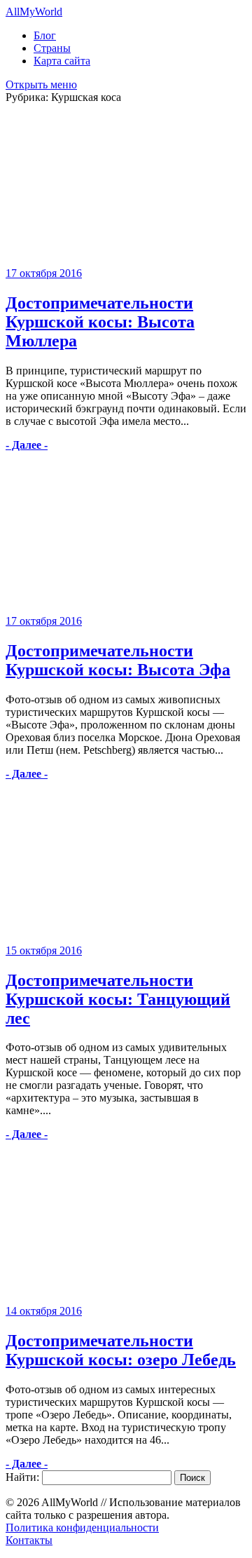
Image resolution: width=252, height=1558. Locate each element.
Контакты (29, 1540)
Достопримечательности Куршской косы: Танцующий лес (118, 999)
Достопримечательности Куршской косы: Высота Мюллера (100, 322)
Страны (52, 48)
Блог (45, 35)
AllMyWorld (34, 12)
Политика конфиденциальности (82, 1527)
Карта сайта (62, 61)
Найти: (22, 1477)
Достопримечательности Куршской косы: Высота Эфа (118, 660)
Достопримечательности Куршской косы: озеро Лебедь (121, 1350)
